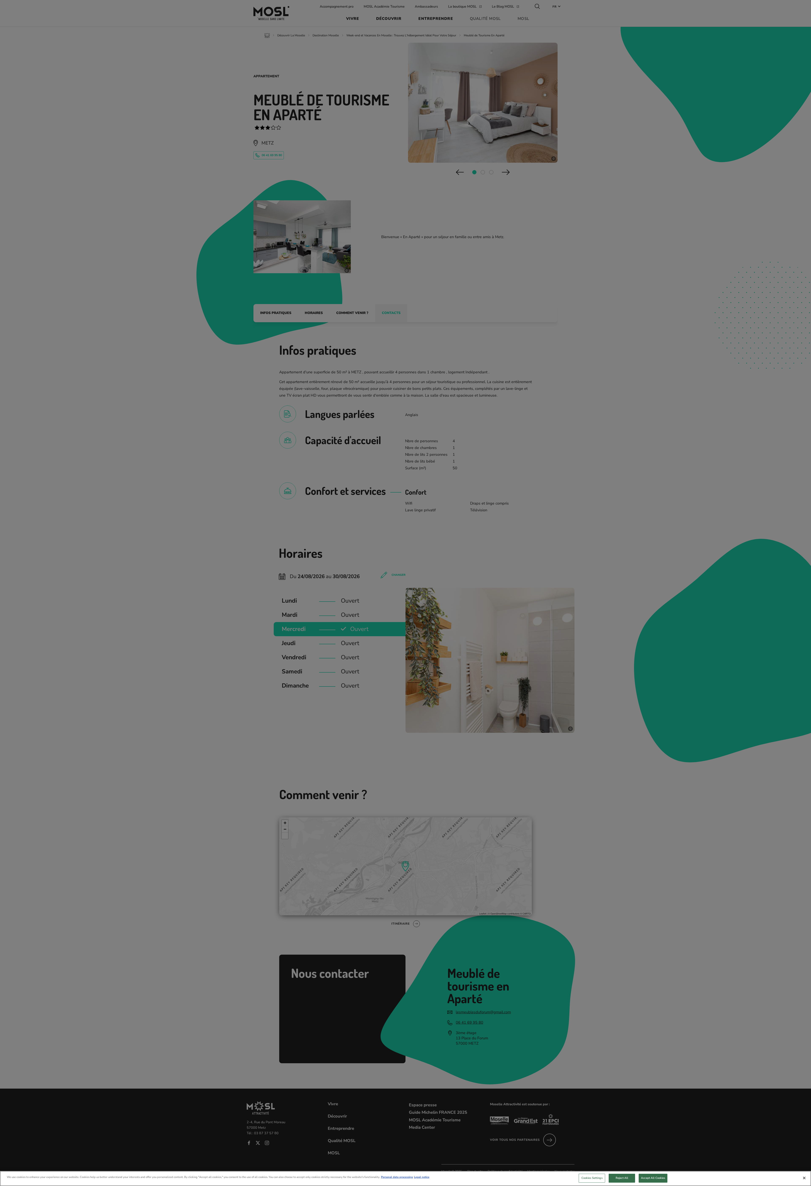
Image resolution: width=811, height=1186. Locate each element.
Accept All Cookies (653, 1178)
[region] (405, 1178)
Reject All (622, 1178)
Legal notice (421, 1177)
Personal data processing (397, 1177)
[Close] (804, 1178)
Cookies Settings (592, 1178)
